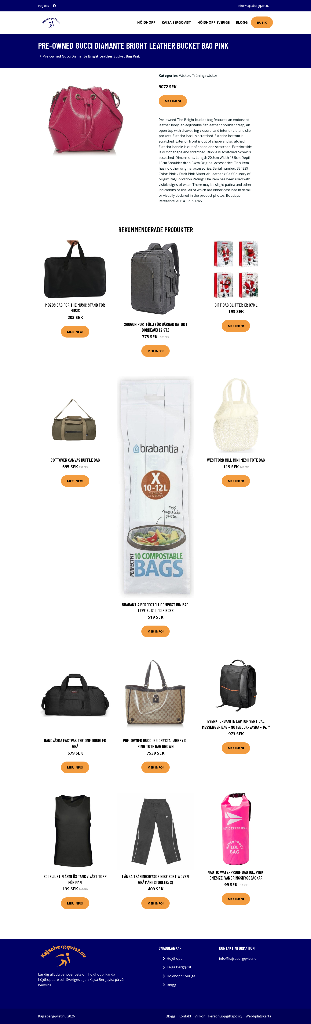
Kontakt (185, 1016)
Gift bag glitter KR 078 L (236, 304)
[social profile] (54, 6)
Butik (262, 22)
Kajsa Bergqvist (176, 22)
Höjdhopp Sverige (213, 22)
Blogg (242, 22)
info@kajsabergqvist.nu (254, 6)
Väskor (184, 75)
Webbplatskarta (258, 1016)
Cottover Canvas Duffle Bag (75, 460)
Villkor (200, 1016)
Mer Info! (173, 101)
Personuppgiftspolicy (225, 1016)
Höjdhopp (146, 22)
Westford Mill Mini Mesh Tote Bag (236, 460)
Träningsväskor (204, 75)
